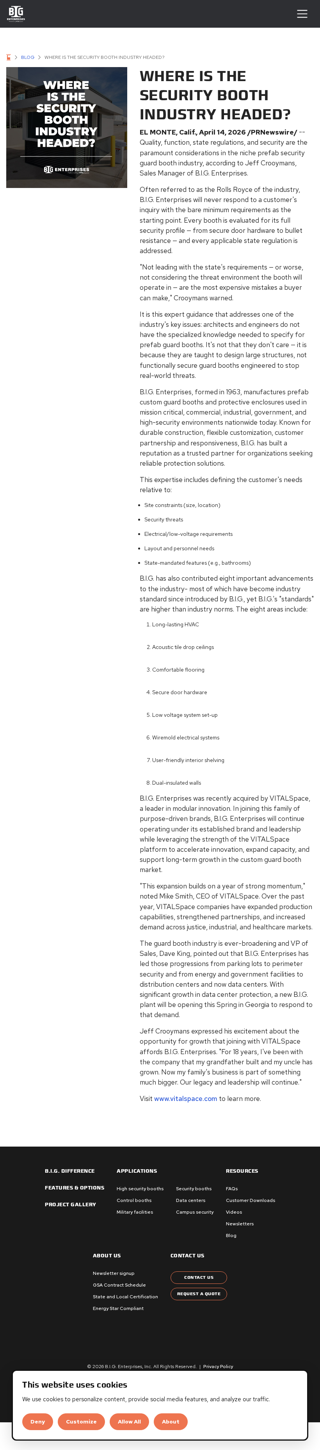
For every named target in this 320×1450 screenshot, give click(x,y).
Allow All (129, 1421)
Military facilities (135, 1212)
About (171, 1421)
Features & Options (74, 1188)
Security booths (194, 1189)
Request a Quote (199, 1293)
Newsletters (240, 1224)
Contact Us (198, 1277)
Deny (37, 1421)
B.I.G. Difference (70, 1171)
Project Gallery (70, 1205)
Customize (81, 1421)
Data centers (190, 1200)
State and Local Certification (125, 1297)
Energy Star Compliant (118, 1308)
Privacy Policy (218, 1366)
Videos (234, 1212)
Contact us (187, 1256)
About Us (107, 1256)
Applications (137, 1171)
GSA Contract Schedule (119, 1285)
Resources (242, 1171)
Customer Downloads (250, 1200)
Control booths (134, 1200)
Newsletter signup (114, 1273)
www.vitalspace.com (185, 1098)
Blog (27, 57)
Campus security (194, 1212)
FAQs (232, 1189)
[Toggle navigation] (302, 13)
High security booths (140, 1189)
